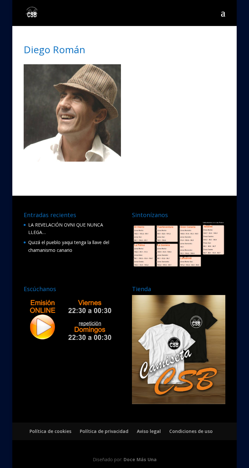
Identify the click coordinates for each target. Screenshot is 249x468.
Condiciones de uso (191, 431)
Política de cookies (50, 431)
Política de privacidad (104, 431)
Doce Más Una (140, 459)
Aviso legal (149, 431)
